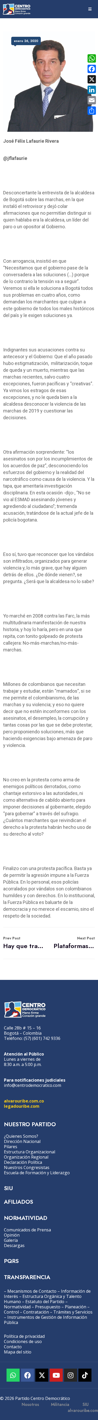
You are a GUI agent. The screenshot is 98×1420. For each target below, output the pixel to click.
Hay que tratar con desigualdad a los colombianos (23, 943)
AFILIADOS (18, 1201)
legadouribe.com (21, 1106)
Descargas (14, 1245)
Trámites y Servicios (73, 1312)
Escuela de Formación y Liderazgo (37, 1173)
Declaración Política (23, 1162)
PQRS (11, 1261)
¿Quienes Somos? (21, 1136)
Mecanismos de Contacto (31, 1291)
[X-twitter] (41, 1375)
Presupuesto (47, 1307)
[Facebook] (27, 1375)
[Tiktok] (84, 1375)
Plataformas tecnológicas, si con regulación (74, 943)
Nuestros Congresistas (26, 1167)
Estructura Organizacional (29, 1152)
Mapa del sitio (17, 1352)
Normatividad (17, 1307)
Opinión (12, 1235)
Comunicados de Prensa (27, 1230)
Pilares (10, 1146)
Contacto (13, 1347)
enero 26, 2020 (26, 41)
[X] (92, 79)
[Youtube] (56, 1375)
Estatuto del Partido (44, 1301)
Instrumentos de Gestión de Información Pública (45, 1319)
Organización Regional (26, 1157)
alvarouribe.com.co (24, 1101)
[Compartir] (92, 110)
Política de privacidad (24, 1336)
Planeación (75, 1307)
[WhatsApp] (92, 58)
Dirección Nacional (22, 1141)
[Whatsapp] (13, 1375)
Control (11, 1312)
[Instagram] (70, 1375)
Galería (11, 1240)
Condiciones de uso (23, 1341)
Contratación (36, 1312)
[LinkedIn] (92, 90)
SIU (8, 1188)
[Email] (92, 100)
